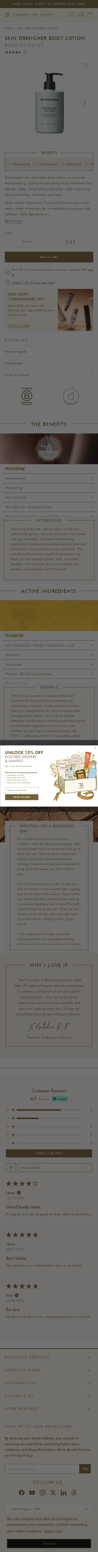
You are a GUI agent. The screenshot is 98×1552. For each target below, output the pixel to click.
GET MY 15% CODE (22, 797)
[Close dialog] (95, 748)
